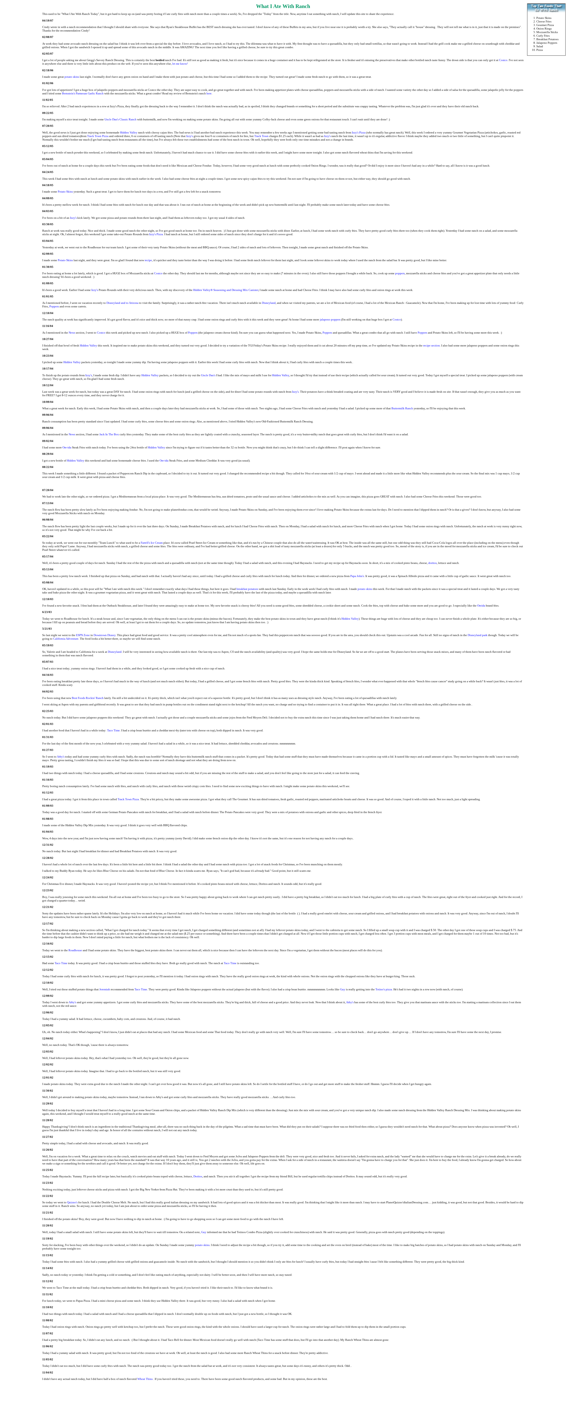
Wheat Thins (145, 1379)
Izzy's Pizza (359, 132)
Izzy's (189, 136)
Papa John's (357, 576)
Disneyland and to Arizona (122, 302)
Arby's (60, 756)
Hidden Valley (129, 132)
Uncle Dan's (208, 375)
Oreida (481, 605)
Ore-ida (66, 447)
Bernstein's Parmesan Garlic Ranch (83, 93)
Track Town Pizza (97, 136)
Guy (342, 989)
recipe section (431, 345)
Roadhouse (75, 950)
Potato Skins (65, 191)
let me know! (180, 63)
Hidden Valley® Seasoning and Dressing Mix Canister (225, 290)
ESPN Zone (83, 635)
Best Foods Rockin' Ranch (88, 698)
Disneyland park (477, 635)
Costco (503, 60)
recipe (148, 260)
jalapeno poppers (330, 319)
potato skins (71, 76)
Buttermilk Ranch (402, 408)
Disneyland (269, 302)
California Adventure (65, 638)
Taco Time (113, 730)
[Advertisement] (546, 132)
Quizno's (72, 1202)
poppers (400, 273)
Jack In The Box (109, 434)
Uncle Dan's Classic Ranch (120, 119)
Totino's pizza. (384, 989)
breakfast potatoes (247, 589)
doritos (432, 563)
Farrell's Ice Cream (152, 542)
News (72, 332)
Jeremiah (104, 989)
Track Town (261, 136)
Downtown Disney (105, 635)
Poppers (54, 306)
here (209, 93)
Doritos (197, 1176)
